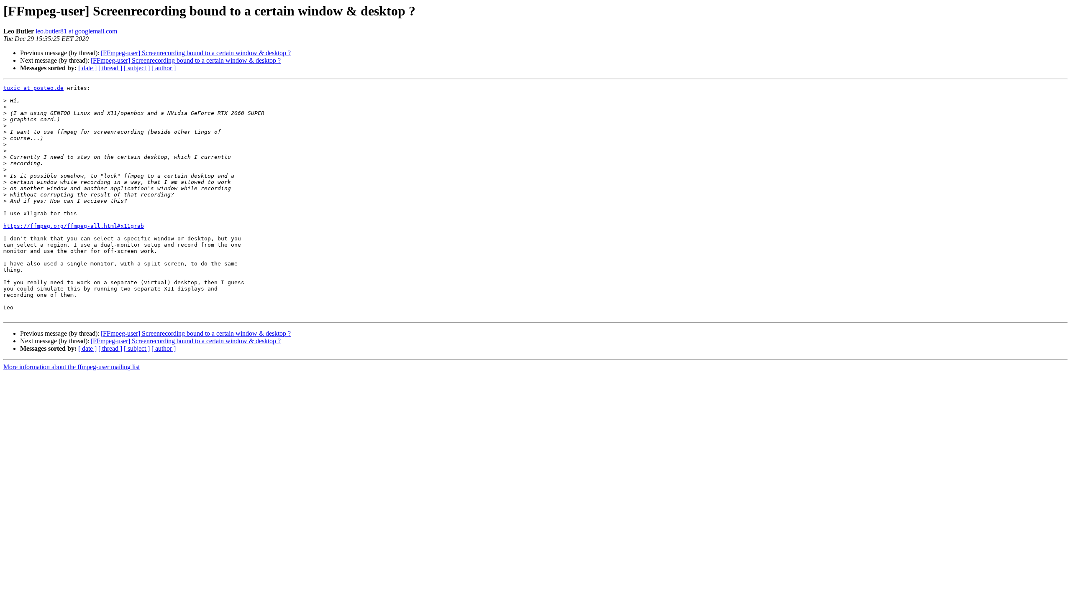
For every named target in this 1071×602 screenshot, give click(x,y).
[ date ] (87, 67)
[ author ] (163, 67)
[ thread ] (110, 67)
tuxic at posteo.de (33, 88)
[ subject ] (137, 67)
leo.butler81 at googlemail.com (76, 31)
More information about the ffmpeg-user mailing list (71, 366)
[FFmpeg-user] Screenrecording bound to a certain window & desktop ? (196, 52)
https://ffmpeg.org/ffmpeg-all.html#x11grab (73, 226)
